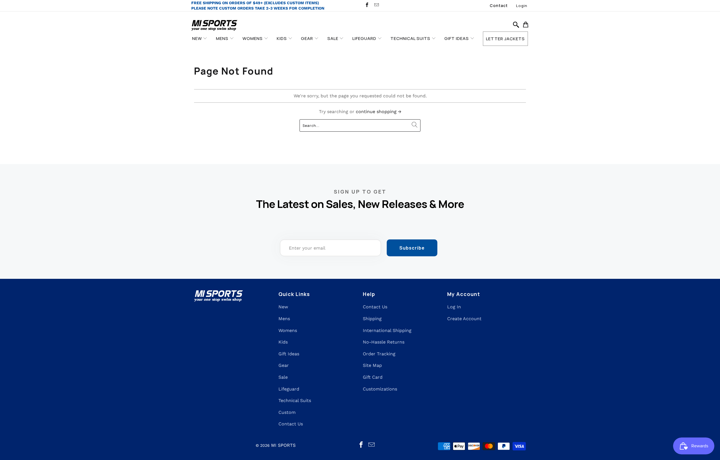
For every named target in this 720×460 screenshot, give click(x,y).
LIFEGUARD (364, 38)
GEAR (307, 38)
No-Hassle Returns (383, 342)
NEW (197, 38)
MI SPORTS (283, 445)
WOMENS (253, 38)
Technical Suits (294, 400)
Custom (287, 412)
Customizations (380, 389)
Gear (283, 365)
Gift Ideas (288, 353)
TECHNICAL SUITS (410, 38)
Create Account (464, 318)
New (283, 306)
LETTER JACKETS (505, 39)
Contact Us (290, 424)
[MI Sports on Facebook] (366, 5)
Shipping (372, 318)
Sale (283, 377)
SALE (333, 38)
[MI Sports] (214, 26)
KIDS (282, 38)
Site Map (372, 365)
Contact (499, 5)
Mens (284, 318)
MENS (223, 38)
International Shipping (387, 330)
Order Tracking (379, 353)
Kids (283, 342)
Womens (287, 330)
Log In (454, 306)
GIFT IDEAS (457, 38)
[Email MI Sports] (376, 5)
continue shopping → (378, 111)
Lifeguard (288, 389)
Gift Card (372, 377)
